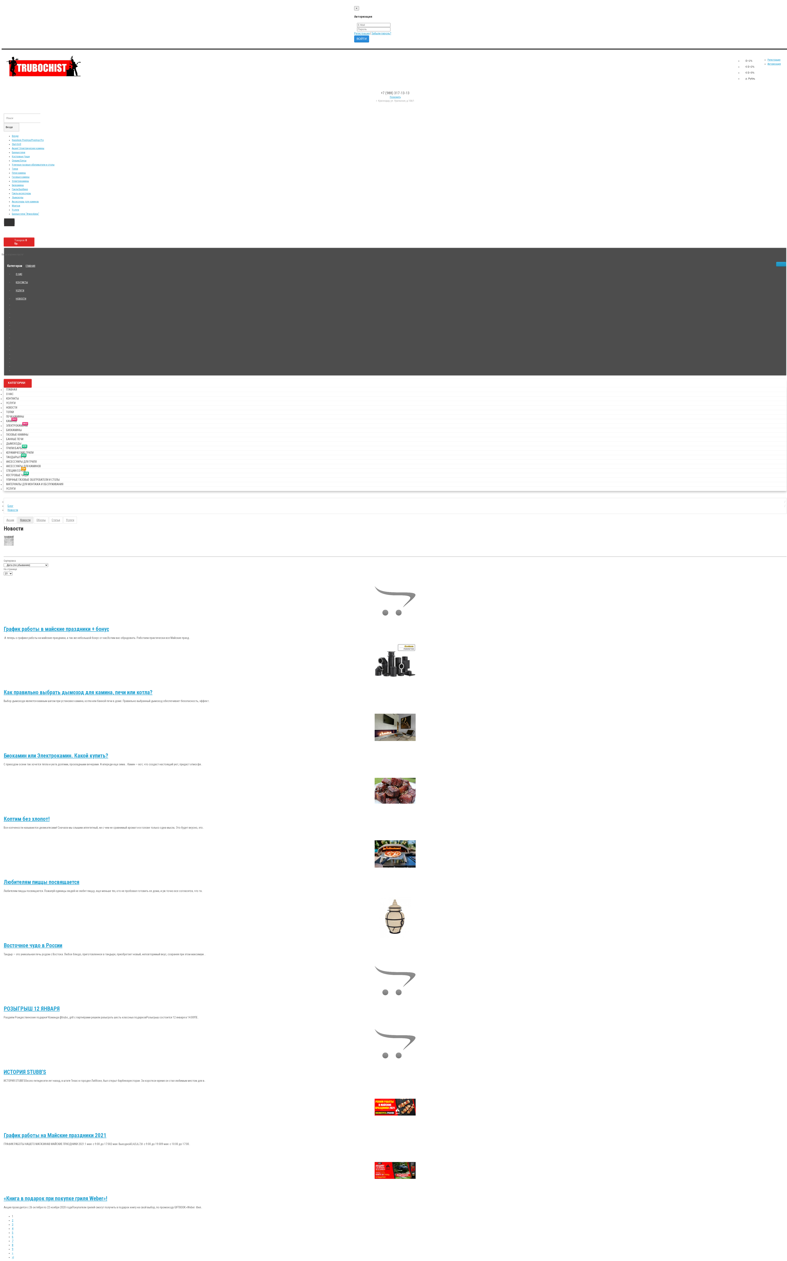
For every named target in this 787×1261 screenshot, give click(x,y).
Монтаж (16, 205)
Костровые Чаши (21, 156)
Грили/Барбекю (20, 189)
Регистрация (362, 33)
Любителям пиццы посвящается (41, 882)
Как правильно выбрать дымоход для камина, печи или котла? (78, 692)
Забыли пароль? (381, 33)
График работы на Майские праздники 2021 (55, 1135)
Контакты (22, 282)
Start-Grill (16, 144)
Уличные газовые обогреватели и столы (33, 164)
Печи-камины (19, 173)
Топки (15, 168)
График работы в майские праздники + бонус (56, 629)
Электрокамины (20, 181)
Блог (10, 506)
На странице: (10, 569)
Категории (16, 382)
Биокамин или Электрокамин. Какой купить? (56, 755)
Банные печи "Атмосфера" (25, 213)
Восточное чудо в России (33, 945)
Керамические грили (20, 452)
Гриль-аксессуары (21, 193)
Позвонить (395, 97)
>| (13, 1257)
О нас (19, 274)
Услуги (15, 209)
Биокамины (18, 185)
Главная (30, 266)
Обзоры (41, 520)
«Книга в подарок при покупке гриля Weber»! (55, 1198)
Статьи (56, 520)
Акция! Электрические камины (28, 148)
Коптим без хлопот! (27, 819)
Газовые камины (21, 177)
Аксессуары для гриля (21, 461)
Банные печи (18, 152)
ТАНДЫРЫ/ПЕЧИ (16, 456)
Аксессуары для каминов (25, 201)
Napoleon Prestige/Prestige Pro (28, 140)
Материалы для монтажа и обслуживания (34, 484)
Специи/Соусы (19, 160)
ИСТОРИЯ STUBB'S (25, 1072)
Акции (10, 520)
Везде (15, 136)
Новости (21, 298)
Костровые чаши (17, 474)
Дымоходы (17, 197)
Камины (11, 420)
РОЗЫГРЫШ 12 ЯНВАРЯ (32, 1008)
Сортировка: (10, 560)
